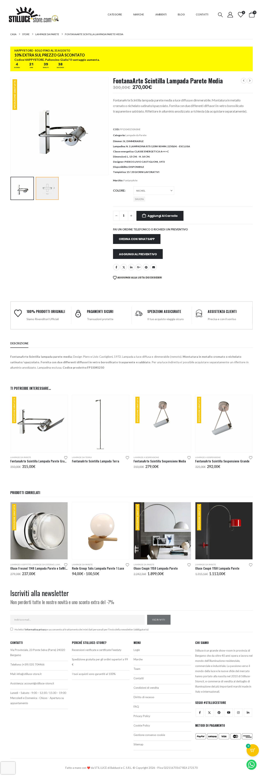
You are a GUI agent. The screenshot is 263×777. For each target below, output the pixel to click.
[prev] (244, 81)
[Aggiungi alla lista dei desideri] (66, 457)
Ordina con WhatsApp (137, 239)
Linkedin (248, 712)
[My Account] (230, 14)
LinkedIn (131, 267)
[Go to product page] (100, 423)
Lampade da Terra (82, 457)
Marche (138, 14)
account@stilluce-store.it (39, 683)
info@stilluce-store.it (29, 674)
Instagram (238, 712)
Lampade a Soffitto (20, 564)
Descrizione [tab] (19, 343)
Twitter (209, 712)
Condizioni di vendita (146, 687)
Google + (138, 267)
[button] (220, 14)
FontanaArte (130, 180)
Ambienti (161, 14)
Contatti (202, 14)
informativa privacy (36, 629)
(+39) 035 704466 (33, 664)
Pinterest (146, 267)
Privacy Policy (142, 716)
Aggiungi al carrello (163, 216)
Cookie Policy (142, 725)
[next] (250, 81)
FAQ (136, 706)
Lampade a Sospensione (146, 457)
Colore (119, 190)
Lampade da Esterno (43, 564)
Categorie (115, 14)
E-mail (153, 267)
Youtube (229, 712)
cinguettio (123, 267)
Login (137, 650)
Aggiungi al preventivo (138, 254)
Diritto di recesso (144, 697)
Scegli (61, 402)
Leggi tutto (122, 402)
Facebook (116, 267)
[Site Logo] (34, 14)
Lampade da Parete (136, 135)
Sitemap (138, 744)
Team (137, 668)
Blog (181, 14)
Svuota (139, 199)
